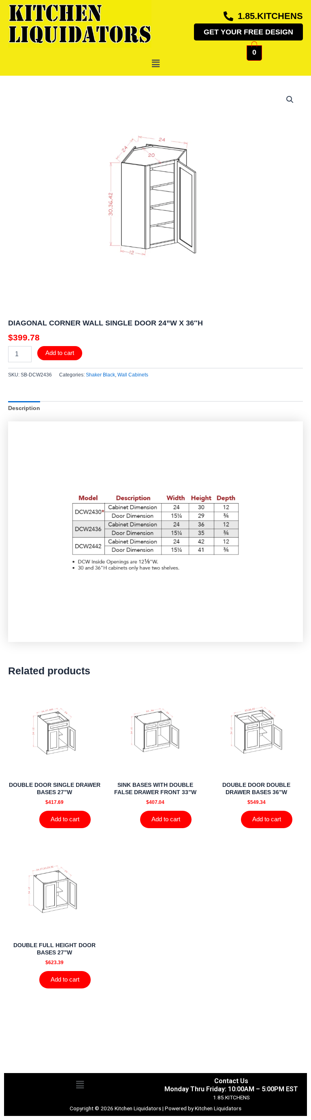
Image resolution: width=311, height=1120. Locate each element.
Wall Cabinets (132, 375)
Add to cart (59, 353)
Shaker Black (100, 375)
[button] (155, 63)
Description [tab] (24, 408)
